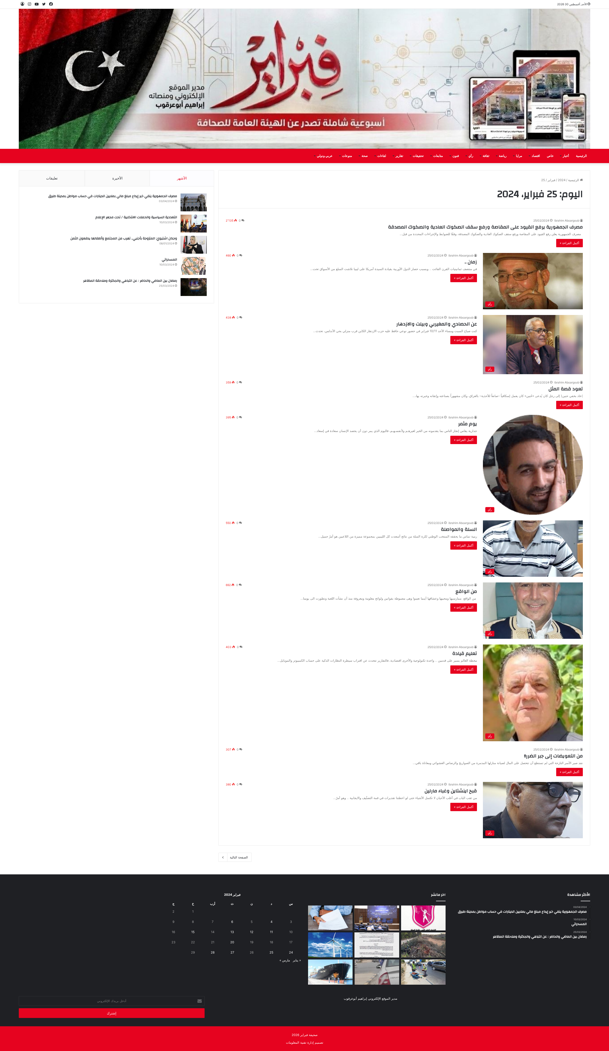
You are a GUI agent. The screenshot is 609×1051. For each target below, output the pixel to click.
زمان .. (470, 261)
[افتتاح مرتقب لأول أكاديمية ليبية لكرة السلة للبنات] (423, 918)
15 (193, 932)
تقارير (399, 156)
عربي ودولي (325, 156)
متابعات (438, 156)
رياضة (502, 156)
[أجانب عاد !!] (423, 945)
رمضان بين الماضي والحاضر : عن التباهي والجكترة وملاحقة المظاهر (130, 281)
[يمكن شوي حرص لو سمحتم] (376, 972)
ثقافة (486, 156)
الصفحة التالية (239, 857)
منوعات (347, 156)
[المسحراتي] (194, 266)
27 (232, 952)
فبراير (551, 180)
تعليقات (52, 178)
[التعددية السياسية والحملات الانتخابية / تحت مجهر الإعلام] (194, 223)
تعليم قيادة (464, 653)
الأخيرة (117, 178)
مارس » (285, 960)
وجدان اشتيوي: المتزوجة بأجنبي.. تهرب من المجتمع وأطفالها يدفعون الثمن (123, 238)
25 (271, 952)
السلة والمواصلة (459, 529)
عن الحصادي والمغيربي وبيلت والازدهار (436, 324)
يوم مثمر (467, 423)
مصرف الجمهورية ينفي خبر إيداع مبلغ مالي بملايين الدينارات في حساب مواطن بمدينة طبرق (112, 196)
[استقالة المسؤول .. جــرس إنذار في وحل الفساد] (330, 918)
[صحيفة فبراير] (304, 79)
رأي (470, 156)
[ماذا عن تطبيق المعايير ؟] (376, 945)
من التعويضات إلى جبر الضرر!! (553, 755)
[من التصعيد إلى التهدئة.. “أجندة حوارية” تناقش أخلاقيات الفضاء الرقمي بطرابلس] (376, 918)
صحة (365, 156)
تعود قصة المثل (566, 388)
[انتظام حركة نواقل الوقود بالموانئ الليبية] (330, 972)
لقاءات (381, 156)
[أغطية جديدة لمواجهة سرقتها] (423, 972)
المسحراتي (169, 260)
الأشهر (182, 178)
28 (213, 952)
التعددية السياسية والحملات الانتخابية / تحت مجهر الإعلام (136, 217)
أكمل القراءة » (569, 243)
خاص (550, 156)
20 (232, 942)
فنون (455, 156)
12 (251, 932)
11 (271, 932)
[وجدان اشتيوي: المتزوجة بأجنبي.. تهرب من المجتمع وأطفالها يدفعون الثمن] (194, 245)
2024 (561, 180)
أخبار (566, 156)
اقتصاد (536, 156)
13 (232, 932)
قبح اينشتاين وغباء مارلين (450, 790)
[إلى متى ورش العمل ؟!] (330, 945)
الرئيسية (581, 156)
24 (291, 952)
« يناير (297, 960)
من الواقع (466, 591)
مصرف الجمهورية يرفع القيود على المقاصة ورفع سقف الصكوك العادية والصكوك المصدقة (485, 227)
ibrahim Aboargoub (566, 220)
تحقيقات (418, 156)
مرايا (519, 156)
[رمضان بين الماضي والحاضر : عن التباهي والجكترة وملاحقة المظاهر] (194, 287)
